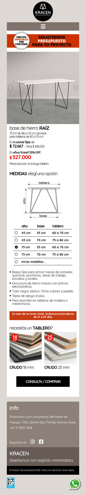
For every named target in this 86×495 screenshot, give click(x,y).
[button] (43, 26)
